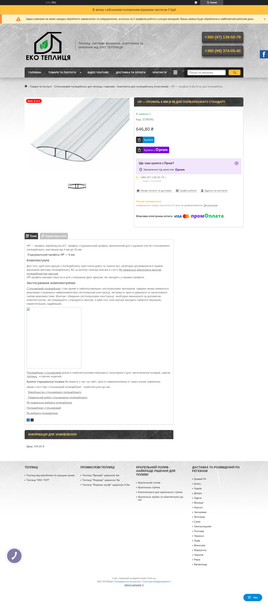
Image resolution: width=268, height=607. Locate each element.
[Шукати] (234, 72)
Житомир (199, 516)
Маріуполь (200, 550)
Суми (197, 521)
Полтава (199, 531)
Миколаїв (199, 545)
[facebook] (28, 420)
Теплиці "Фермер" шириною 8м (101, 480)
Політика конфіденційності (157, 581)
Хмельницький (202, 526)
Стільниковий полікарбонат (44, 288)
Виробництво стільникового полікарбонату (54, 392)
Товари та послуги (41, 86)
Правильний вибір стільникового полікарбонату (57, 397)
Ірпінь (197, 483)
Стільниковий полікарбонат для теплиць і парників (84, 86)
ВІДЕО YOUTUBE (98, 72)
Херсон (198, 507)
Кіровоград (200, 564)
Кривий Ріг (200, 478)
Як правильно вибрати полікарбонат (49, 402)
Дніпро (198, 493)
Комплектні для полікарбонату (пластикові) (142, 86)
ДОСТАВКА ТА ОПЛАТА (130, 72)
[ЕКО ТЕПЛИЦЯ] (48, 45)
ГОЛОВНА (34, 72)
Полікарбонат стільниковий (44, 372)
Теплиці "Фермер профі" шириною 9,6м (106, 484)
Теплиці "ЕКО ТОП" (37, 480)
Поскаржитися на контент (127, 581)
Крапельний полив (149, 482)
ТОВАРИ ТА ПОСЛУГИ (62, 72)
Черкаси (199, 535)
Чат (255, 597)
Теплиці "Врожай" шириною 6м (100, 475)
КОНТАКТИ (160, 72)
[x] (32, 420)
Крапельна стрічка (149, 487)
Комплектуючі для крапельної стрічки (160, 492)
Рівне (197, 559)
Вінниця (198, 502)
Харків (197, 488)
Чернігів (198, 554)
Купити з (149, 150)
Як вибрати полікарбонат (42, 413)
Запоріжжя (200, 512)
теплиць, (32, 376)
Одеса (198, 497)
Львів (197, 540)
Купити (148, 139)
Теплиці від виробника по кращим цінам (50, 475)
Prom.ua (151, 578)
